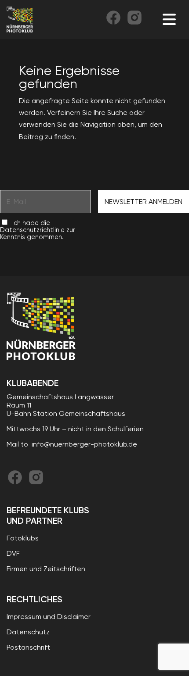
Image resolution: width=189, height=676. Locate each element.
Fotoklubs (23, 538)
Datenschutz (28, 632)
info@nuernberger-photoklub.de (84, 444)
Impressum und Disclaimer (49, 616)
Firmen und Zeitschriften (46, 569)
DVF (13, 553)
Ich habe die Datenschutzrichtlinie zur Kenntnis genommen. (37, 229)
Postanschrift (28, 647)
